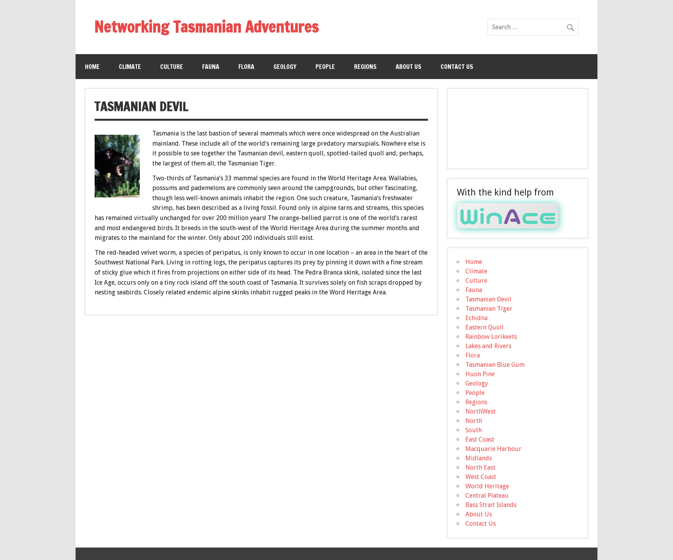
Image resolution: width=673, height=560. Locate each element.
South (473, 430)
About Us (408, 66)
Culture (171, 66)
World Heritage (487, 486)
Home (92, 66)
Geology (284, 66)
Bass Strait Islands (490, 505)
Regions (365, 66)
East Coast (479, 439)
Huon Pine (480, 374)
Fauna (210, 66)
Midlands (478, 458)
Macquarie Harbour (493, 449)
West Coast (480, 477)
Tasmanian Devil (488, 299)
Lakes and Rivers (488, 346)
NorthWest (480, 411)
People (325, 66)
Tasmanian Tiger (488, 308)
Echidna (476, 318)
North (473, 420)
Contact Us (456, 66)
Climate (130, 66)
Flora (246, 66)
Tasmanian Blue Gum (495, 364)
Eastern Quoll (484, 327)
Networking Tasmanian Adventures (206, 26)
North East (480, 467)
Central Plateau (487, 495)
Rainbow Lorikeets (491, 336)
